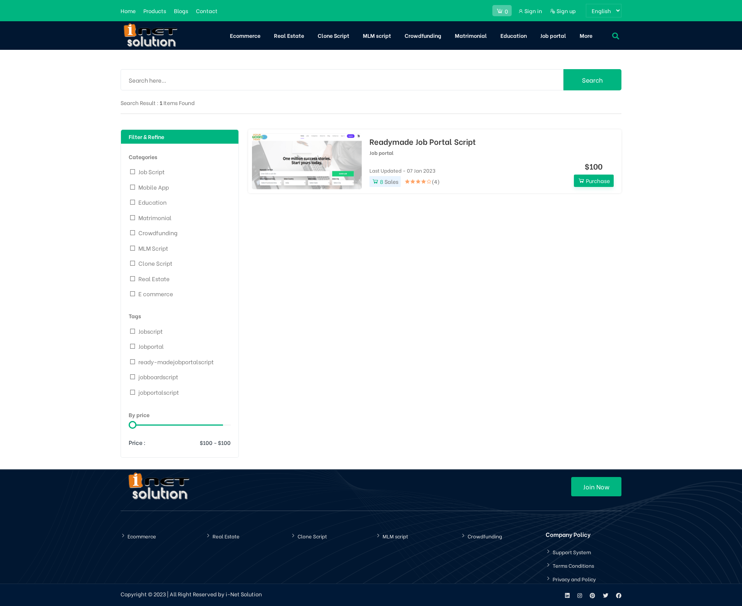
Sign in (532, 11)
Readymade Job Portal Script (422, 141)
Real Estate (289, 35)
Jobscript (150, 331)
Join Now (596, 486)
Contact (207, 11)
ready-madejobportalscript (176, 361)
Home (128, 11)
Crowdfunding (423, 35)
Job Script (151, 171)
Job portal (553, 35)
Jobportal (151, 346)
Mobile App (153, 187)
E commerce (155, 293)
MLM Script (153, 248)
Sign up (565, 11)
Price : (137, 442)
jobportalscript (158, 392)
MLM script (377, 35)
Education (513, 35)
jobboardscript (158, 376)
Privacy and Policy (574, 578)
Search (592, 79)
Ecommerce (245, 35)
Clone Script (333, 35)
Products (154, 11)
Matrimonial (471, 35)
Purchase (597, 181)
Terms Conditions (573, 565)
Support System (572, 551)
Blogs (181, 11)
